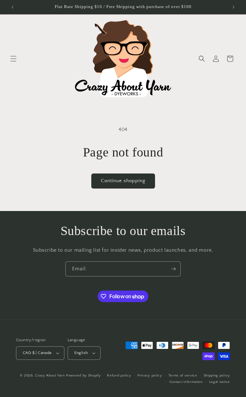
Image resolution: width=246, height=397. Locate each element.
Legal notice (219, 382)
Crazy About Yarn (50, 375)
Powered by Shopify (83, 375)
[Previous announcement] (12, 7)
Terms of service (182, 375)
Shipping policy (217, 375)
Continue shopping (123, 180)
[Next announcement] (233, 7)
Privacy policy (149, 375)
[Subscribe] (173, 268)
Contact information (186, 382)
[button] (13, 59)
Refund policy (119, 375)
